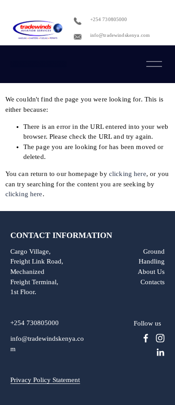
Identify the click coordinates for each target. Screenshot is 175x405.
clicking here (127, 173)
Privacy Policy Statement (45, 380)
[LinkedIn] (160, 352)
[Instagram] (160, 338)
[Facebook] (145, 338)
